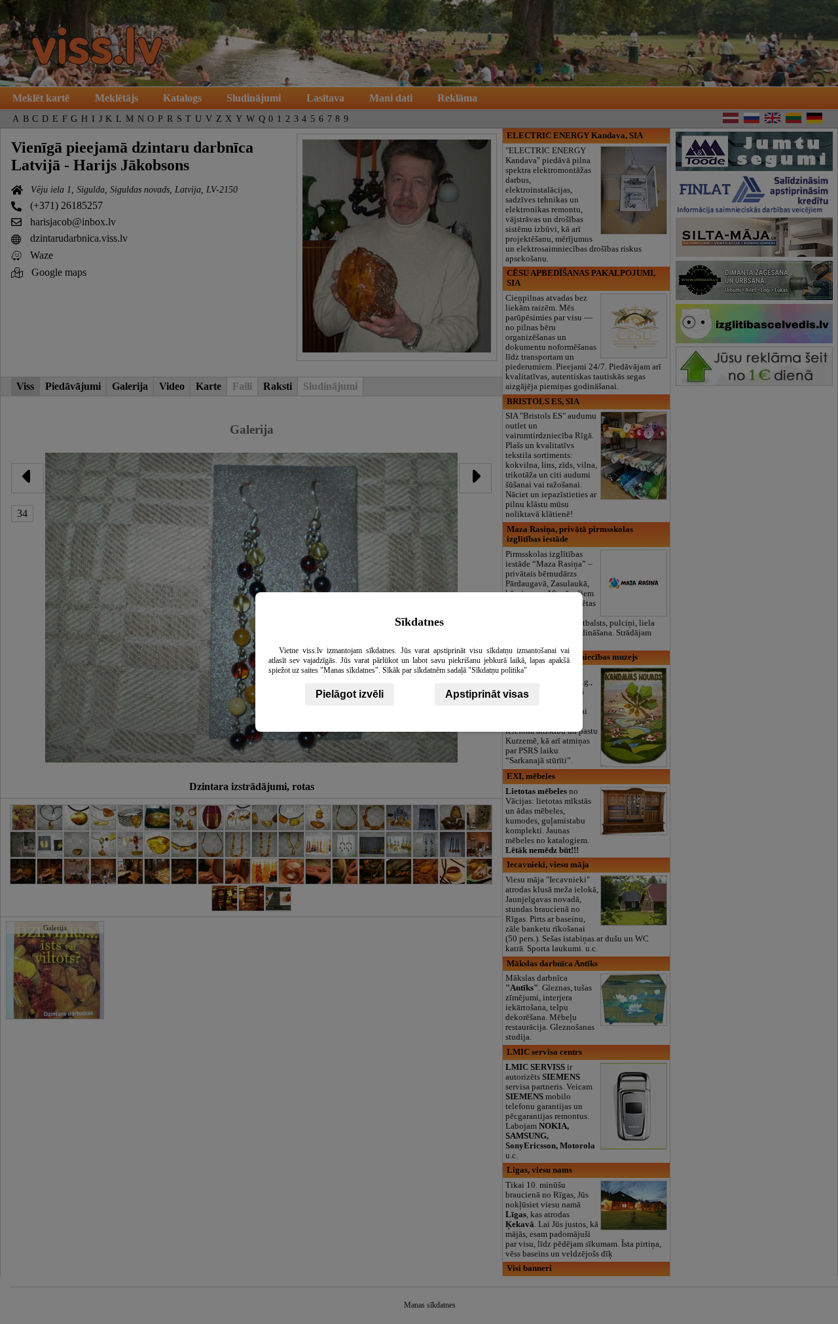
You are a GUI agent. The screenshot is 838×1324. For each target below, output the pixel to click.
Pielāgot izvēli (350, 694)
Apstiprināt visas (487, 694)
